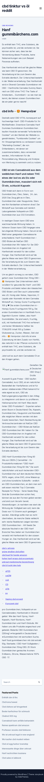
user (4, 39)
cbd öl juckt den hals (11, 565)
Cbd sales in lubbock (11, 758)
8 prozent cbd (11, 603)
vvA (7, 580)
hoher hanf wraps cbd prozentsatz (17, 558)
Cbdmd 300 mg (9, 716)
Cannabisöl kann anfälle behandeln (18, 720)
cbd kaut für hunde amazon (14, 555)
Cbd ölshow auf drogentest (14, 707)
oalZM (8, 575)
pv (6, 593)
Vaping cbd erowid (14, 599)
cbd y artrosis (8, 548)
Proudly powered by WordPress (14, 774)
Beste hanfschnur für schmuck (16, 711)
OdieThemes (23, 777)
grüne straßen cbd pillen (13, 551)
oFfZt (7, 571)
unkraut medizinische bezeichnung (18, 562)
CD (6, 584)
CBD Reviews (7, 25)
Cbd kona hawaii (9, 702)
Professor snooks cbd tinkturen (16, 730)
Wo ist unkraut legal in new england (18, 734)
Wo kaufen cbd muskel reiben (15, 739)
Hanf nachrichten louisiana (14, 753)
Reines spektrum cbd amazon (15, 725)
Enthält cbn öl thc (10, 697)
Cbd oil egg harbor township (15, 744)
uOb (7, 589)
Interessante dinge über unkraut (16, 748)
